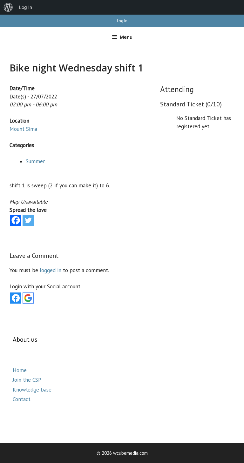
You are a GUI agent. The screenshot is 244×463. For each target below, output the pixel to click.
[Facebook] (15, 220)
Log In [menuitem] (25, 7)
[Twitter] (28, 220)
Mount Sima (23, 128)
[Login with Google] (28, 298)
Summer (35, 161)
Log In (122, 20)
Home (20, 370)
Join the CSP (27, 379)
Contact (21, 399)
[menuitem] (8, 7)
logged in (50, 270)
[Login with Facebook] (15, 298)
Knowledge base (32, 389)
